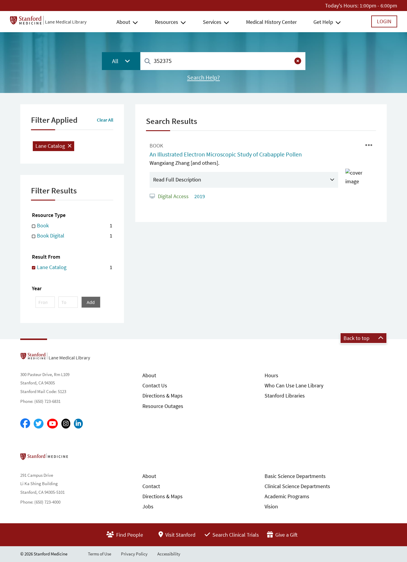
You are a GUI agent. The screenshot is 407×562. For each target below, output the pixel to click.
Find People (129, 534)
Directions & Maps (162, 395)
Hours (271, 375)
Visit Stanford (179, 534)
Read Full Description (177, 179)
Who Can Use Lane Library (294, 385)
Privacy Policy (134, 554)
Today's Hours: (341, 5)
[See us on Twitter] (39, 424)
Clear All (105, 120)
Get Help (323, 21)
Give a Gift (286, 534)
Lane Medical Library (65, 22)
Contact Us (154, 385)
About (123, 21)
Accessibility (168, 554)
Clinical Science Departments (297, 486)
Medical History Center (271, 21)
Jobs (147, 506)
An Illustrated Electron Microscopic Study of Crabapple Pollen (226, 154)
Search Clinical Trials (235, 534)
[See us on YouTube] (52, 424)
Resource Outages (162, 406)
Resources (166, 21)
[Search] (147, 61)
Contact (151, 486)
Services (212, 21)
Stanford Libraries (285, 395)
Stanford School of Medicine (78, 458)
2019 (199, 196)
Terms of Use (99, 554)
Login (384, 21)
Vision (271, 506)
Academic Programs (287, 496)
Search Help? (203, 77)
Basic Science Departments (295, 476)
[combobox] (222, 61)
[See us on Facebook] (25, 423)
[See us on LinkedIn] (78, 424)
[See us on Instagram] (65, 424)
